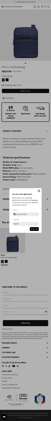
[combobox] (20, 214)
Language (16, 219)
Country (15, 210)
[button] (39, 191)
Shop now (34, 229)
